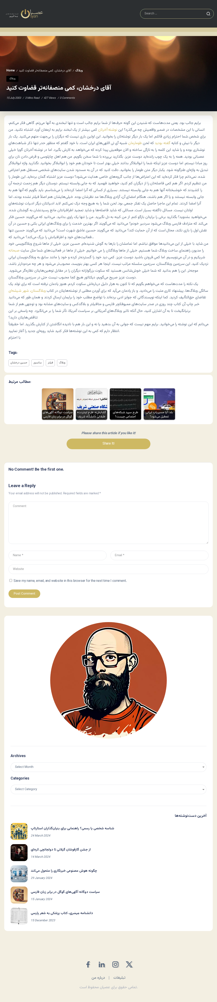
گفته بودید (163, 143)
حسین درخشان (18, 363)
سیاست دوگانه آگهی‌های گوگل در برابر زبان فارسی (65, 892)
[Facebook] (88, 964)
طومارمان (135, 143)
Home (10, 70)
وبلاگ (79, 70)
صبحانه (13, 250)
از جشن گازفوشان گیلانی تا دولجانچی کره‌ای (61, 849)
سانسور (37, 363)
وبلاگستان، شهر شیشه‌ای (27, 291)
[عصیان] (24, 14)
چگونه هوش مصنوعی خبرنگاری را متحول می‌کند (64, 871)
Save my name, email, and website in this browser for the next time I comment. (70, 581)
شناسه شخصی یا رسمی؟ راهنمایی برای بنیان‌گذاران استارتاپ (72, 828)
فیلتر (50, 363)
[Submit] (208, 13)
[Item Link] (19, 831)
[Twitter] (129, 964)
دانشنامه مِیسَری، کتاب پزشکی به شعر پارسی (62, 913)
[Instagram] (115, 964)
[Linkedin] (101, 964)
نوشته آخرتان (107, 130)
